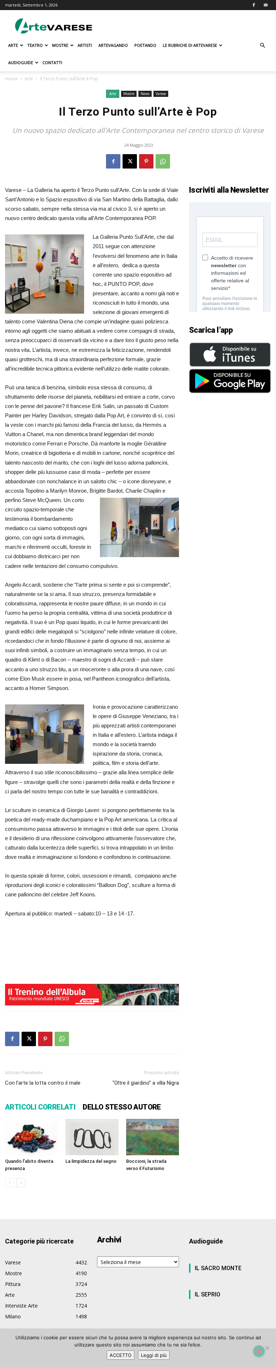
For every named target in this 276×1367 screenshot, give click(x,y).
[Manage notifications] (259, 1351)
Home (11, 79)
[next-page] (21, 1182)
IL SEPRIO (207, 1294)
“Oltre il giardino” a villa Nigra (145, 1083)
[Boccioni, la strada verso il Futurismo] (152, 1137)
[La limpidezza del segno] (91, 1137)
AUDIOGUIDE (20, 62)
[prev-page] (9, 1182)
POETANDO (145, 45)
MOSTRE (60, 45)
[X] (130, 161)
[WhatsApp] (163, 161)
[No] (267, 1348)
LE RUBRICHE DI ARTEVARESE (190, 45)
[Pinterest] (146, 161)
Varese (161, 93)
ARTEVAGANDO (113, 45)
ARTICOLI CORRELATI (40, 1107)
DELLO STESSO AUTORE (122, 1107)
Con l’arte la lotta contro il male (42, 1083)
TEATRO (35, 45)
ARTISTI (85, 45)
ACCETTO (121, 1355)
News (145, 93)
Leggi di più (154, 1355)
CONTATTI (52, 62)
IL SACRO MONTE (218, 1268)
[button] (262, 45)
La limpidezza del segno (90, 1161)
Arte (28, 79)
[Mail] (265, 5)
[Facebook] (253, 5)
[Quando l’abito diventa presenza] (31, 1137)
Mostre (128, 93)
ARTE (13, 45)
